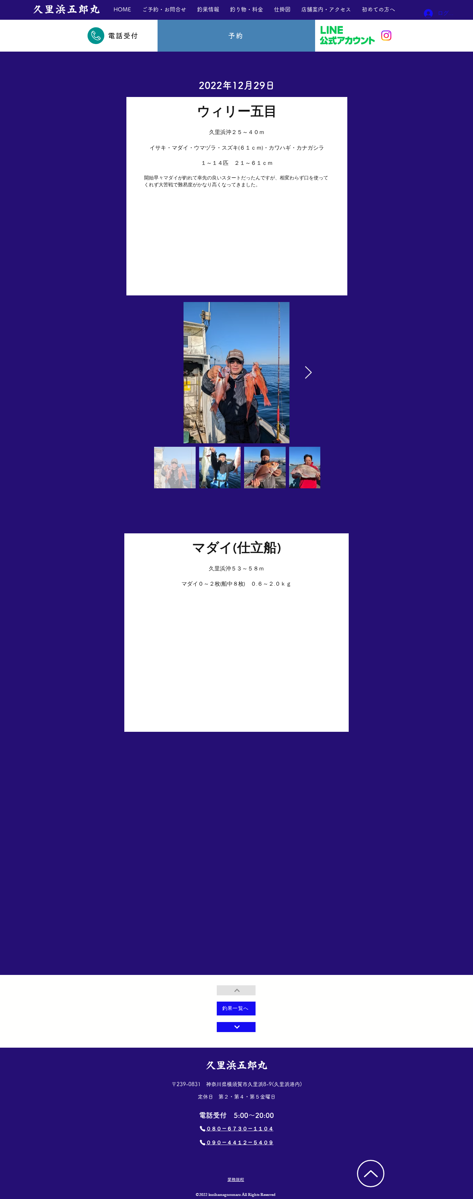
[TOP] (370, 1173)
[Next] (236, 1027)
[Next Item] (308, 373)
